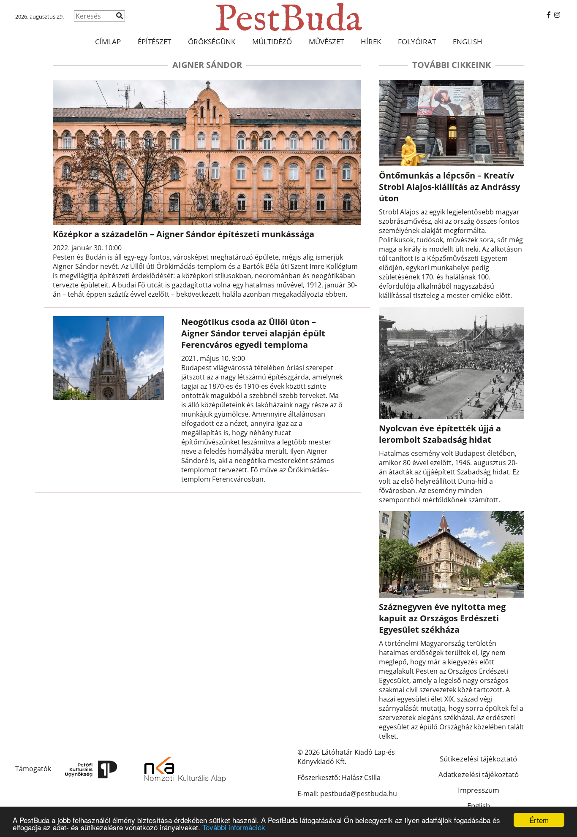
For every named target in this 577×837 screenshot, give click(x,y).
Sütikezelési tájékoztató (478, 759)
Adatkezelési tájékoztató (478, 774)
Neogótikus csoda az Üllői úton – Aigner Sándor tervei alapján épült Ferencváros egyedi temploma (253, 333)
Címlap (108, 41)
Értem (539, 820)
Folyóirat (417, 41)
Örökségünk (211, 41)
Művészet (326, 41)
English (467, 41)
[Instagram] (557, 14)
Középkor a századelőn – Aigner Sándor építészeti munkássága (183, 234)
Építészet (154, 41)
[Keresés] (119, 15)
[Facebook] (549, 14)
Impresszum (478, 790)
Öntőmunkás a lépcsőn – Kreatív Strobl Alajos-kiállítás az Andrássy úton (449, 187)
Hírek (371, 41)
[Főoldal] (288, 17)
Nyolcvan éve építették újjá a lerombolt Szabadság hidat (440, 434)
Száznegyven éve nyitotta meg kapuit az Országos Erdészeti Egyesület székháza (442, 618)
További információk (233, 827)
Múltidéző (272, 41)
